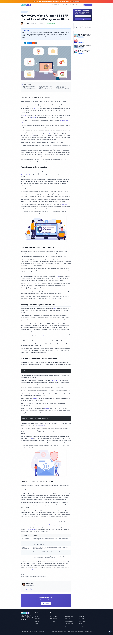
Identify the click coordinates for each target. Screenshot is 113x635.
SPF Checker (52, 615)
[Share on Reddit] (33, 43)
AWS (32, 438)
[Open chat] (110, 632)
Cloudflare (31, 135)
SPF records (46, 408)
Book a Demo (88, 4)
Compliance (81, 624)
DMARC (63, 492)
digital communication (36, 569)
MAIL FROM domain (25, 270)
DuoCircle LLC (30, 617)
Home (22, 9)
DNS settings (46, 336)
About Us (81, 615)
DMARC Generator (53, 618)
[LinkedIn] (23, 619)
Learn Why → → (76, 1)
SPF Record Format (68, 619)
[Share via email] (36, 43)
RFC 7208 (24, 115)
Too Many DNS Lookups (69, 616)
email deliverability (40, 425)
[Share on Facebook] (30, 43)
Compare (37, 623)
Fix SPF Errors (67, 618)
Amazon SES (32, 149)
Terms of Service (67, 631)
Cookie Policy (74, 631)
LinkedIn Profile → (29, 589)
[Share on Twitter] (28, 43)
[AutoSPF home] (26, 5)
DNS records (64, 204)
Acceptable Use (80, 631)
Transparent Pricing (88, 631)
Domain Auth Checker (54, 619)
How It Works (54, 4)
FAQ (65, 626)
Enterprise (60, 4)
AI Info (80, 623)
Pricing (67, 4)
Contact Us (81, 616)
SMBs (64, 4)
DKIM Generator (53, 616)
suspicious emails (31, 529)
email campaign (54, 380)
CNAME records (24, 193)
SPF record (43, 576)
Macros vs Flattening (69, 621)
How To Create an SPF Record (70, 615)
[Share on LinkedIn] (25, 43)
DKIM (54, 308)
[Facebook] (25, 619)
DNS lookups (35, 398)
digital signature (65, 493)
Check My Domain (83, 19)
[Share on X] (81, 27)
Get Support (81, 618)
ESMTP (36, 108)
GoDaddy (50, 133)
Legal (56, 631)
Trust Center (81, 626)
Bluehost (23, 174)
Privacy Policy (60, 631)
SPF (58, 276)
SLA (53, 631)
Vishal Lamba (26, 23)
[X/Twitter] (21, 619)
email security (46, 524)
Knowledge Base (82, 619)
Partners (37, 621)
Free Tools (72, 4)
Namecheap (51, 173)
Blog (77, 4)
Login (81, 4)
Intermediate (30, 9)
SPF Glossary (52, 621)
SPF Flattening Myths (69, 623)
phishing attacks (61, 526)
